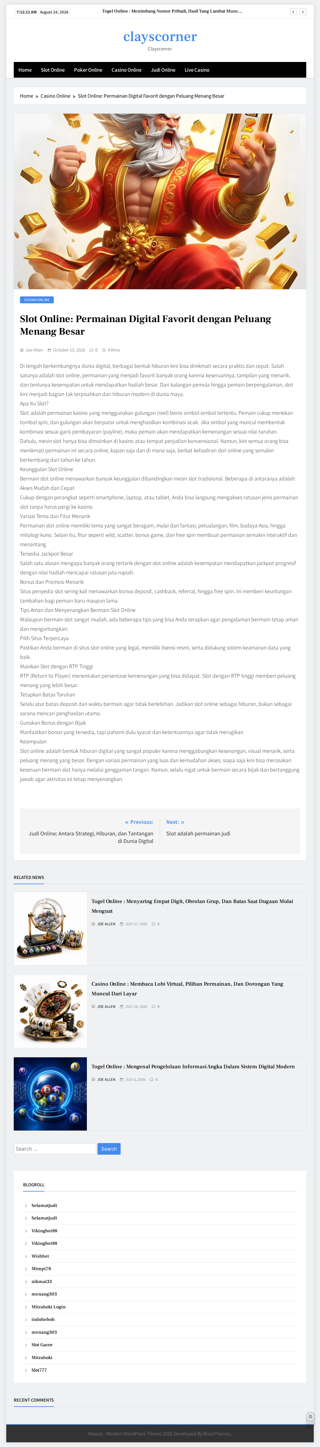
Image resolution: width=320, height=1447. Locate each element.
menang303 (44, 1294)
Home (25, 69)
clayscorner (160, 37)
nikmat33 (42, 1282)
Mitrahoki (42, 1358)
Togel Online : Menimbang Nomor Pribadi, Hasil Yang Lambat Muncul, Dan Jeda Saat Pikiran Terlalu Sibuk (172, 11)
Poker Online (88, 69)
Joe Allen (34, 350)
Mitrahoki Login (49, 1307)
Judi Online (163, 69)
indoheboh (43, 1319)
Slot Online (53, 69)
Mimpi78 (41, 1269)
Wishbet (40, 1256)
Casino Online (127, 69)
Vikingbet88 (44, 1231)
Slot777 (39, 1370)
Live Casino (197, 69)
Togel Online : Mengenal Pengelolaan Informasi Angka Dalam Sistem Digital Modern (193, 1066)
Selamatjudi (44, 1205)
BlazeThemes (217, 1433)
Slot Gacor (42, 1345)
